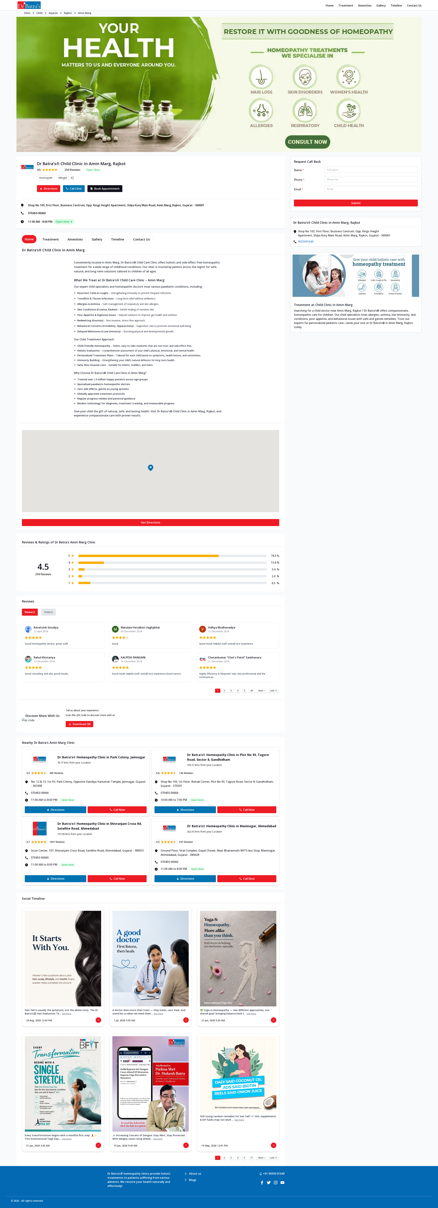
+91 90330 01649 (274, 1173)
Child (39, 13)
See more (66, 1013)
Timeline (396, 5)
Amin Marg (84, 13)
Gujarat (53, 13)
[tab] (29, 239)
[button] (150, 468)
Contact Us (414, 5)
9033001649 (305, 241)
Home (330, 5)
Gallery (381, 5)
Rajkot (68, 13)
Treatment (345, 5)
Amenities (365, 5)
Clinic (27, 13)
